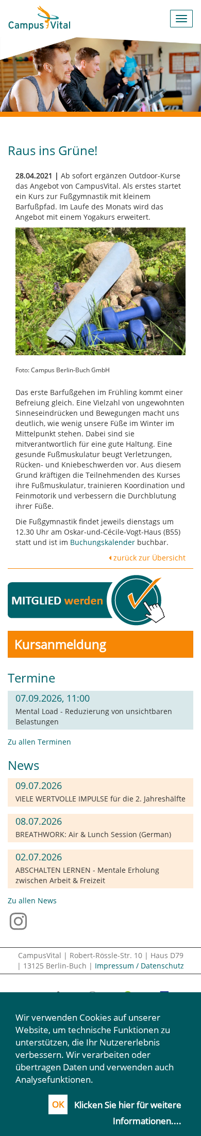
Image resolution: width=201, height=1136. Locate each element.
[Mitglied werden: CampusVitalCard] (88, 599)
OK (58, 1104)
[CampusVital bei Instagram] (21, 920)
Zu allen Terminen (39, 742)
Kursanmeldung (60, 644)
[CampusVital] (39, 19)
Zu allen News (32, 900)
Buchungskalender (102, 542)
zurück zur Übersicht (148, 558)
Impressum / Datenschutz (139, 966)
